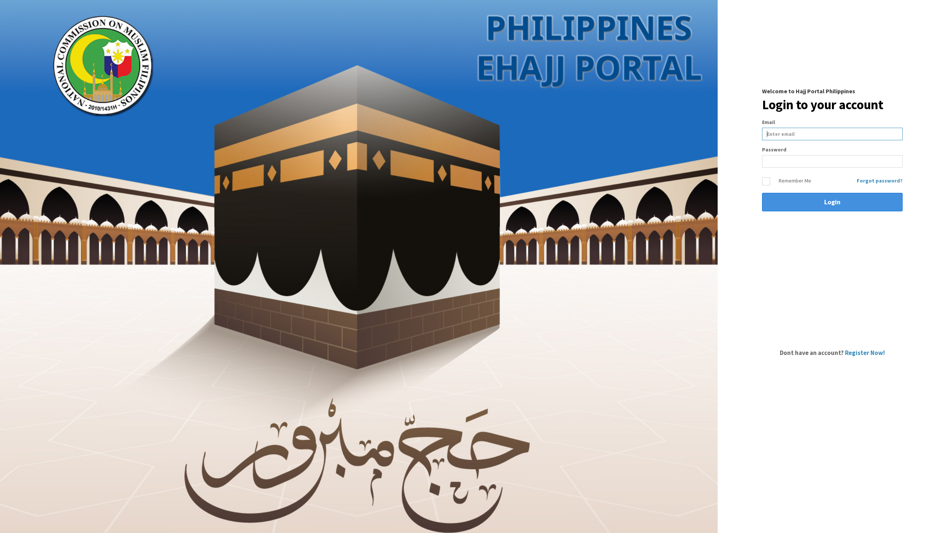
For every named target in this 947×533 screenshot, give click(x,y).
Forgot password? (880, 180)
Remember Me (795, 180)
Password (774, 149)
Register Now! (865, 353)
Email (768, 122)
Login (832, 202)
